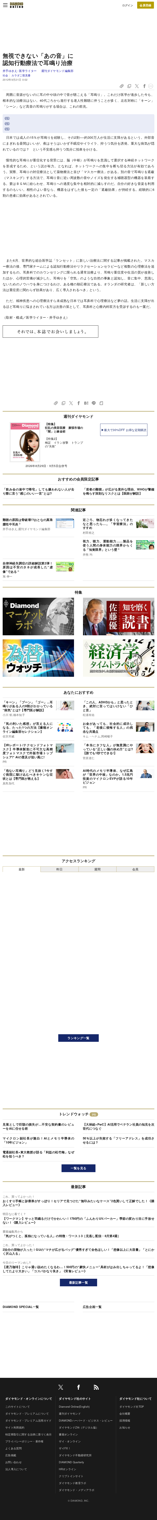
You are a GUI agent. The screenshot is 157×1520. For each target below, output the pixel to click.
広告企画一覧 (92, 1306)
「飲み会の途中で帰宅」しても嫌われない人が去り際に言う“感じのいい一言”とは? (38, 491)
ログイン (127, 5)
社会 (5, 75)
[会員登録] (145, 5)
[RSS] (96, 1388)
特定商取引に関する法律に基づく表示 (28, 1434)
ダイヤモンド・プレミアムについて (27, 1413)
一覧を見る (78, 1168)
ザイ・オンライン (70, 1441)
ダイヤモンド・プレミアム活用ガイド (28, 1420)
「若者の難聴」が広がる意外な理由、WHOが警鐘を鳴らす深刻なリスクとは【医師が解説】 (118, 491)
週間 (97, 869)
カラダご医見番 (20, 75)
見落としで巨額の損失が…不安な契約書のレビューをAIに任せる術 (38, 1126)
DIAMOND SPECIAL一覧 (21, 1306)
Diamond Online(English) (74, 1406)
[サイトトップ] (16, 5)
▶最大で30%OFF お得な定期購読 (123, 430)
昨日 (59, 869)
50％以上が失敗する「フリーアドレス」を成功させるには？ (118, 1140)
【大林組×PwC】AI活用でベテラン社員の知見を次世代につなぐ (118, 1126)
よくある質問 (13, 1448)
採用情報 (124, 1420)
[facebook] (78, 1388)
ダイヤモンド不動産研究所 (75, 1455)
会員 (135, 869)
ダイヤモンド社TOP (131, 1406)
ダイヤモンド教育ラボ (72, 1483)
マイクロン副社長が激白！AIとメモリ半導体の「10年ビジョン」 (38, 1140)
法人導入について (16, 1469)
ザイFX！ (65, 1448)
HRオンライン (67, 1469)
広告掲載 (10, 1455)
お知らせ (124, 1427)
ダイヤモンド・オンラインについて (28, 1398)
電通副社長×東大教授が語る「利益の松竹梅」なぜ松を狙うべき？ (38, 1154)
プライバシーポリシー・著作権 (24, 1441)
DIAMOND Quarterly (71, 1462)
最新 (22, 869)
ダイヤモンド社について (135, 1398)
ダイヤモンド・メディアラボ (76, 1490)
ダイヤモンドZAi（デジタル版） (79, 1427)
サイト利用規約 (14, 1427)
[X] (60, 1388)
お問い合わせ (13, 1462)
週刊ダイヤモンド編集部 (57, 71)
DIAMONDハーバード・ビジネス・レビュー (86, 1420)
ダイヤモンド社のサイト (75, 1398)
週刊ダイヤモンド (70, 1413)
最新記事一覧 (78, 1282)
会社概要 (124, 1413)
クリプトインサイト (71, 1476)
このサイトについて (17, 1406)
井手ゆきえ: (20, 71)
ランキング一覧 (78, 1038)
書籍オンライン (68, 1434)
